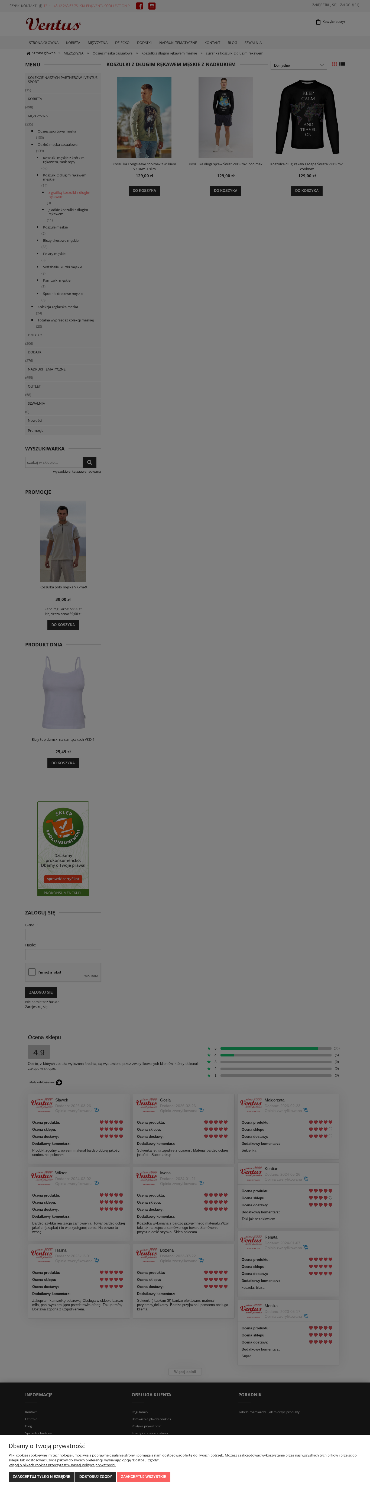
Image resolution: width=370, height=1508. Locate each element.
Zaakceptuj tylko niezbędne (41, 1477)
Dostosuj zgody (95, 1477)
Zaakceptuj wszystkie (143, 1477)
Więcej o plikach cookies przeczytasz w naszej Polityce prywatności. (62, 1464)
